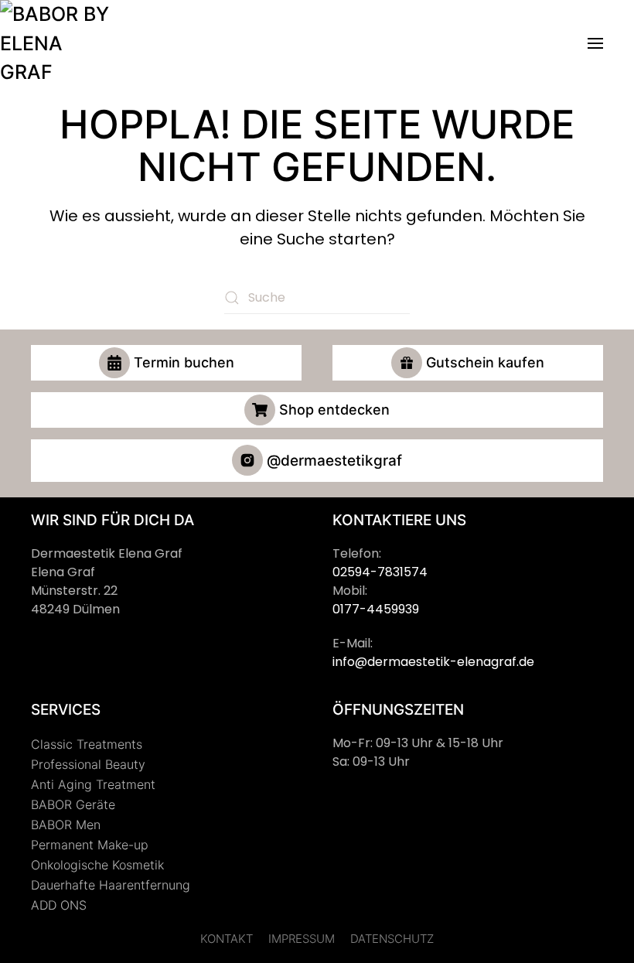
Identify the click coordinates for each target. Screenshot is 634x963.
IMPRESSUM (301, 938)
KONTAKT (226, 938)
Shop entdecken (334, 409)
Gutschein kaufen (485, 362)
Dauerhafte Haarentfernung (110, 885)
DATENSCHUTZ (392, 938)
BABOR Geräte (73, 804)
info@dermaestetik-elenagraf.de (433, 662)
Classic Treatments (86, 744)
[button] (595, 43)
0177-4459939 (375, 609)
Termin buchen (184, 362)
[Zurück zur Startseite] (58, 43)
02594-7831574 (380, 572)
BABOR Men (66, 824)
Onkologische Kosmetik (97, 865)
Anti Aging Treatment (93, 784)
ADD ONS (59, 905)
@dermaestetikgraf (334, 461)
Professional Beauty (88, 764)
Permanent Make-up (89, 844)
